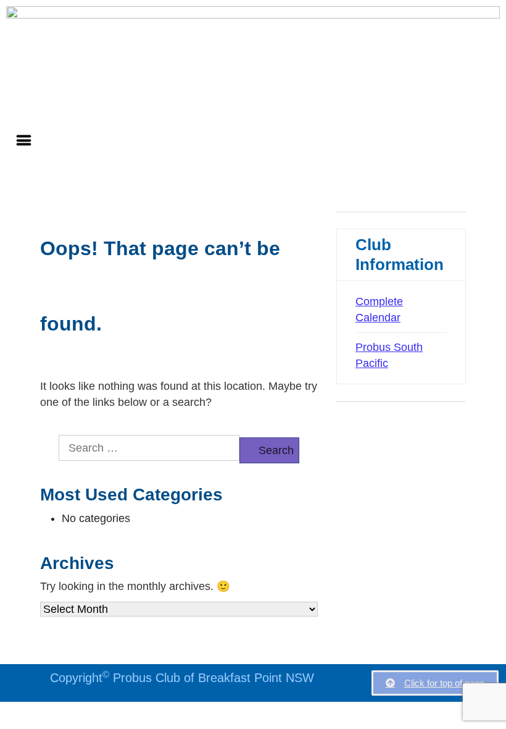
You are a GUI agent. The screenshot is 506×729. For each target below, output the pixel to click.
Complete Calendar (379, 309)
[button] (24, 140)
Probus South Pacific (389, 355)
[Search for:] (149, 448)
